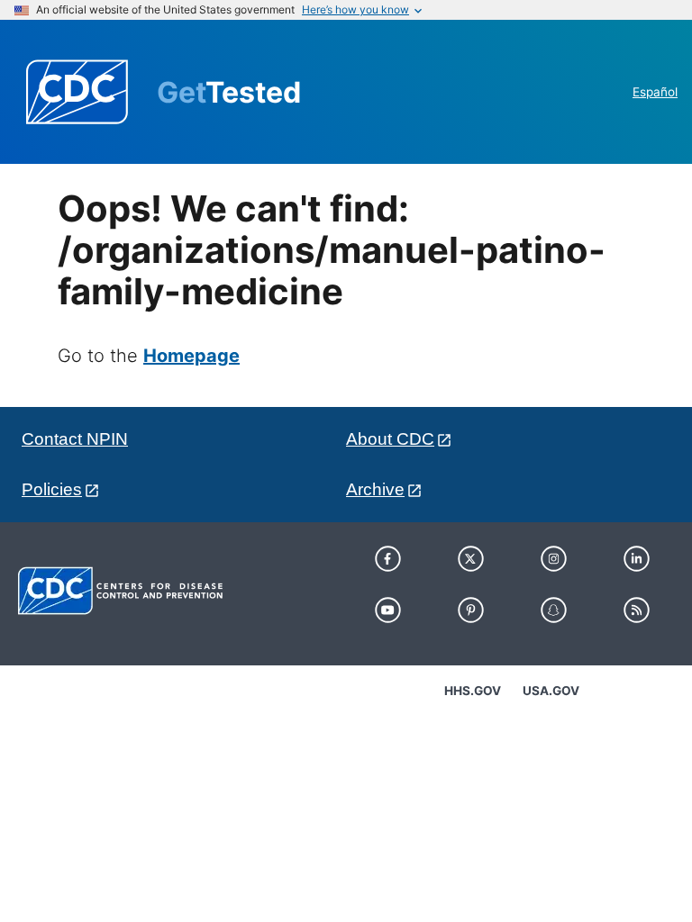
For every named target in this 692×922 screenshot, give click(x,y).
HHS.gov (472, 690)
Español (655, 92)
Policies (52, 489)
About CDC (390, 438)
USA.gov (551, 690)
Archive (375, 489)
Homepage (191, 355)
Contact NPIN (75, 438)
